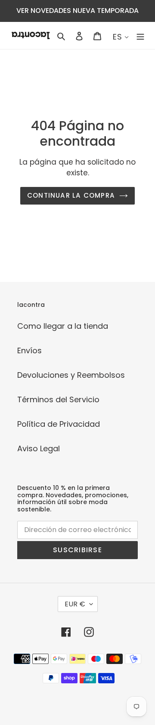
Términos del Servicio (58, 399)
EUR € (75, 604)
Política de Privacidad (58, 424)
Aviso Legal (38, 448)
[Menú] (140, 35)
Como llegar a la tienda (62, 326)
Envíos (29, 350)
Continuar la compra (71, 195)
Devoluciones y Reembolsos (71, 375)
